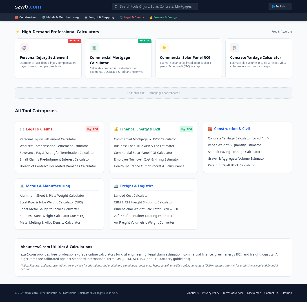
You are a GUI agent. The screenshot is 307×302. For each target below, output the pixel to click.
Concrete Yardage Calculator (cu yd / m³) (238, 138)
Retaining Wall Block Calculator (231, 165)
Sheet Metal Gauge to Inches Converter (49, 209)
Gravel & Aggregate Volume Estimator (236, 158)
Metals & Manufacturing (60, 17)
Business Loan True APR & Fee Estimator (144, 146)
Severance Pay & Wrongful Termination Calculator (57, 152)
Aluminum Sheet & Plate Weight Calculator (52, 195)
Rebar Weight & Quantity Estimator (234, 145)
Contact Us (271, 293)
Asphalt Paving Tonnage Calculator (234, 152)
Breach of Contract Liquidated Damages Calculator (58, 166)
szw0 (28, 6)
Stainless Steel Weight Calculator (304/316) (52, 216)
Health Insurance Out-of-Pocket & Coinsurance (149, 166)
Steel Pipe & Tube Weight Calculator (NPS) (51, 202)
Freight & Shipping (99, 17)
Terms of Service (233, 293)
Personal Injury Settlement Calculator (48, 139)
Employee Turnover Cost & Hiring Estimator (146, 159)
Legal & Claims (132, 17)
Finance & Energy (163, 17)
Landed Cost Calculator (131, 195)
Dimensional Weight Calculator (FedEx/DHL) (146, 209)
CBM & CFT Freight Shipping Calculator (143, 202)
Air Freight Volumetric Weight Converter (144, 222)
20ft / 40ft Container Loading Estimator (143, 216)
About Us (193, 293)
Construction (26, 17)
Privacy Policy (210, 293)
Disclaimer (254, 293)
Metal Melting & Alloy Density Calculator (50, 222)
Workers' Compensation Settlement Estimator (54, 146)
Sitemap (287, 293)
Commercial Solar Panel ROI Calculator (143, 152)
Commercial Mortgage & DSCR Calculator (145, 139)
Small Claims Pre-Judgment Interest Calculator (55, 159)
